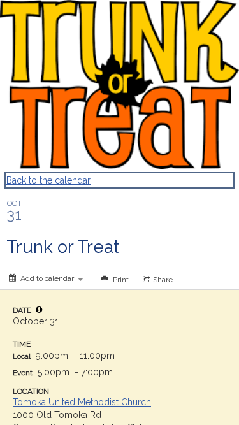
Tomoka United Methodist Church (82, 402)
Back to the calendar (48, 180)
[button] (39, 309)
